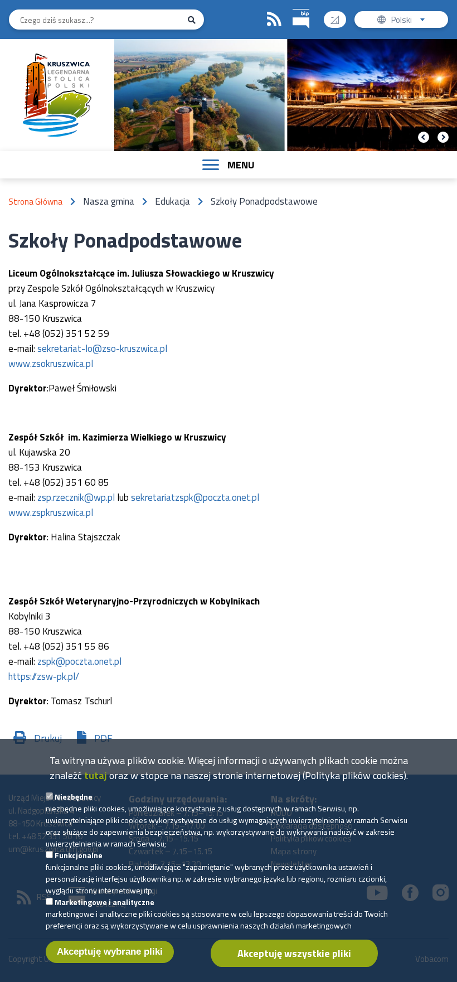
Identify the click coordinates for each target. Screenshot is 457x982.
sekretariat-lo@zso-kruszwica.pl (102, 348)
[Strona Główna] (57, 95)
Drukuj (48, 738)
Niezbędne (74, 796)
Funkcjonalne (79, 855)
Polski (410, 20)
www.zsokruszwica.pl (50, 363)
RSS (274, 19)
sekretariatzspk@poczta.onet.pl (195, 497)
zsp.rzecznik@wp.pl (76, 497)
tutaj (95, 775)
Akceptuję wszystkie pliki (294, 953)
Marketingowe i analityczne (104, 902)
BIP (301, 19)
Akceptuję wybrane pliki (110, 951)
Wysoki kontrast (335, 19)
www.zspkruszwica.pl (50, 512)
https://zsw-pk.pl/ (43, 676)
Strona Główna (35, 201)
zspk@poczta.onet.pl (79, 661)
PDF (103, 738)
